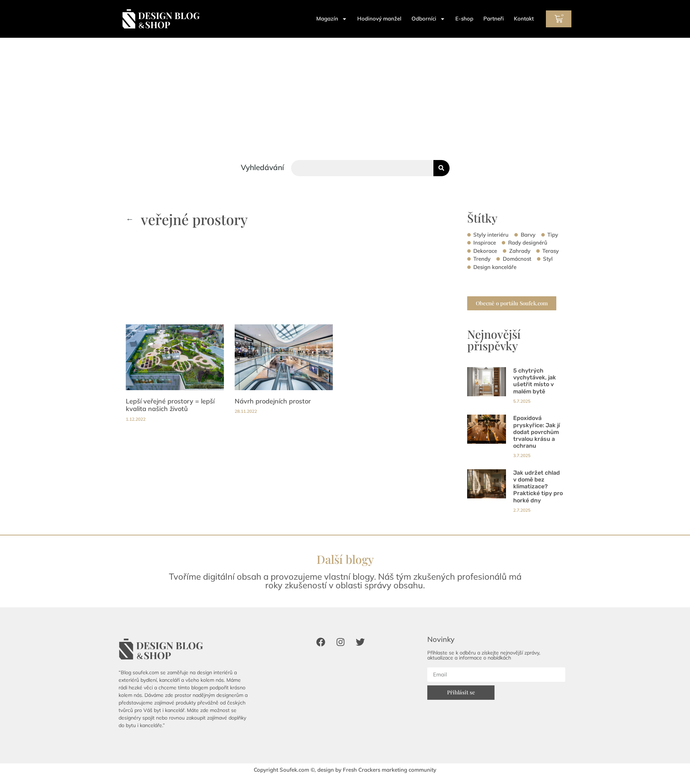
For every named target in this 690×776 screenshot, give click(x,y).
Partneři (493, 18)
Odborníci (423, 18)
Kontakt (524, 18)
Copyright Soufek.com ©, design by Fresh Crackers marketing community (345, 769)
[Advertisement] (345, 91)
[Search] (441, 168)
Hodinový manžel (379, 18)
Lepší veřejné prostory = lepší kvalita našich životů (170, 405)
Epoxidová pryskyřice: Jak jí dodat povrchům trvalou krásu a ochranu (536, 432)
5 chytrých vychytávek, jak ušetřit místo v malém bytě (534, 381)
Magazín (327, 18)
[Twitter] (360, 642)
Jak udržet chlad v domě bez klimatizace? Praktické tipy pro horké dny (538, 486)
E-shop (464, 18)
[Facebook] (321, 642)
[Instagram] (340, 642)
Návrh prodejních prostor (273, 401)
